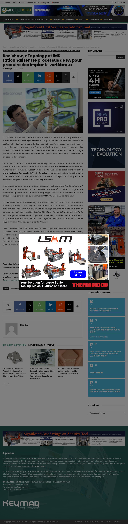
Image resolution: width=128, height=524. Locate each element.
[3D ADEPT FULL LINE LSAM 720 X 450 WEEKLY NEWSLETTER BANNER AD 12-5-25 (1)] (64, 289)
